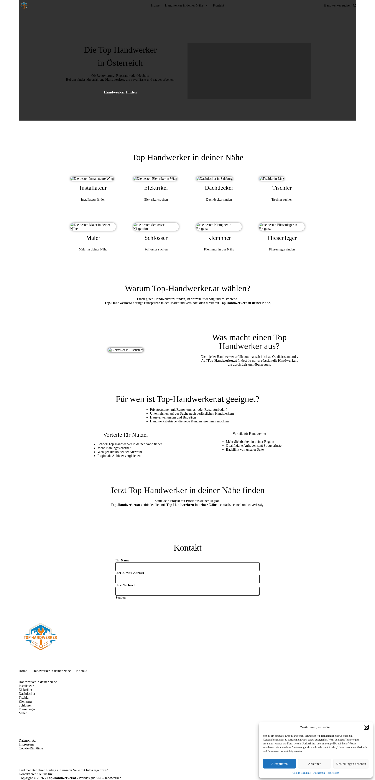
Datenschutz (319, 772)
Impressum (333, 772)
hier (51, 774)
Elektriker (25, 690)
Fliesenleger (27, 709)
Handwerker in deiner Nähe (184, 5)
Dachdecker (27, 693)
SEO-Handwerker (108, 778)
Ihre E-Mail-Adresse (130, 572)
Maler (23, 713)
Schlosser (25, 705)
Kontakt (218, 5)
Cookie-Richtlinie (302, 772)
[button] (366, 727)
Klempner (25, 701)
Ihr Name (122, 560)
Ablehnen (314, 763)
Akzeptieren (279, 763)
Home (155, 5)
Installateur (26, 686)
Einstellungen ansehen (351, 763)
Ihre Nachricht (126, 585)
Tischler (24, 697)
